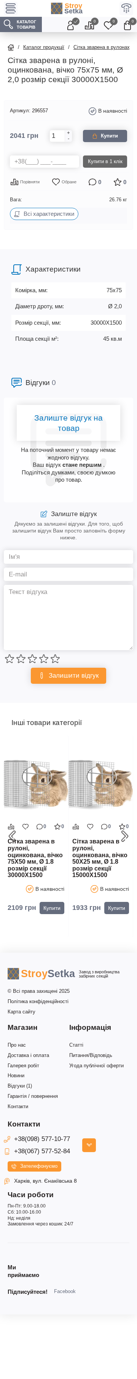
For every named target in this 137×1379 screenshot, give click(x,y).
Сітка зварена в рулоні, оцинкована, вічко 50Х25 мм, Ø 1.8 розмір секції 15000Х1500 (99, 858)
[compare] (11, 826)
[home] (11, 47)
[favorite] (25, 826)
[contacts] (126, 8)
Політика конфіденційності (38, 1001)
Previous (12, 836)
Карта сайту (21, 1012)
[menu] (11, 8)
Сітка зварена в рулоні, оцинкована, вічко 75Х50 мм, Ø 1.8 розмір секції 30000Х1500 (35, 858)
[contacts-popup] (89, 1145)
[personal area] (70, 24)
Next (124, 836)
